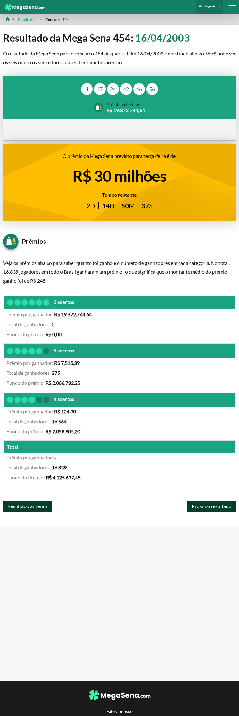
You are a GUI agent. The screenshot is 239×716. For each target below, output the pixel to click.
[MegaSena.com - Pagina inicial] (22, 7)
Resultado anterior (27, 506)
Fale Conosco (119, 711)
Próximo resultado (212, 506)
